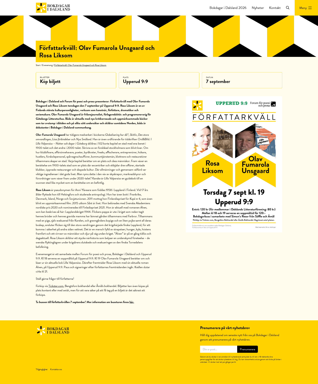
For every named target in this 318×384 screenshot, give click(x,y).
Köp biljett (50, 81)
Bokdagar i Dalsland (53, 8)
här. (132, 302)
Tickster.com (56, 286)
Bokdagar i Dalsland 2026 (228, 7)
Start (38, 65)
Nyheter (258, 7)
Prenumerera (247, 349)
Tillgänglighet (42, 369)
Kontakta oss (56, 369)
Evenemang (47, 65)
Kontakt (275, 7)
